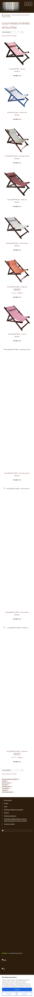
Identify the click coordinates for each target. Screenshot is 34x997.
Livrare (6, 803)
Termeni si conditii (9, 824)
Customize (8, 994)
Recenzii (6, 812)
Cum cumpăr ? (8, 800)
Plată (5, 806)
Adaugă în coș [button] (17, 75)
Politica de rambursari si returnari (13, 809)
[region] (17, 986)
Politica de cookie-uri (10, 816)
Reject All (24, 994)
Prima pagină (7, 15)
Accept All (17, 989)
